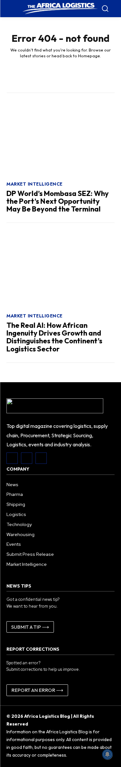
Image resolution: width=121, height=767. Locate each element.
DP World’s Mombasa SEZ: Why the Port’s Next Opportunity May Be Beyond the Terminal (57, 201)
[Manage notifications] (107, 754)
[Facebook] (12, 458)
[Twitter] (41, 458)
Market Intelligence (34, 184)
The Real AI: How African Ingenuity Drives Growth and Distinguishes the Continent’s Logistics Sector (54, 337)
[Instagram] (26, 458)
